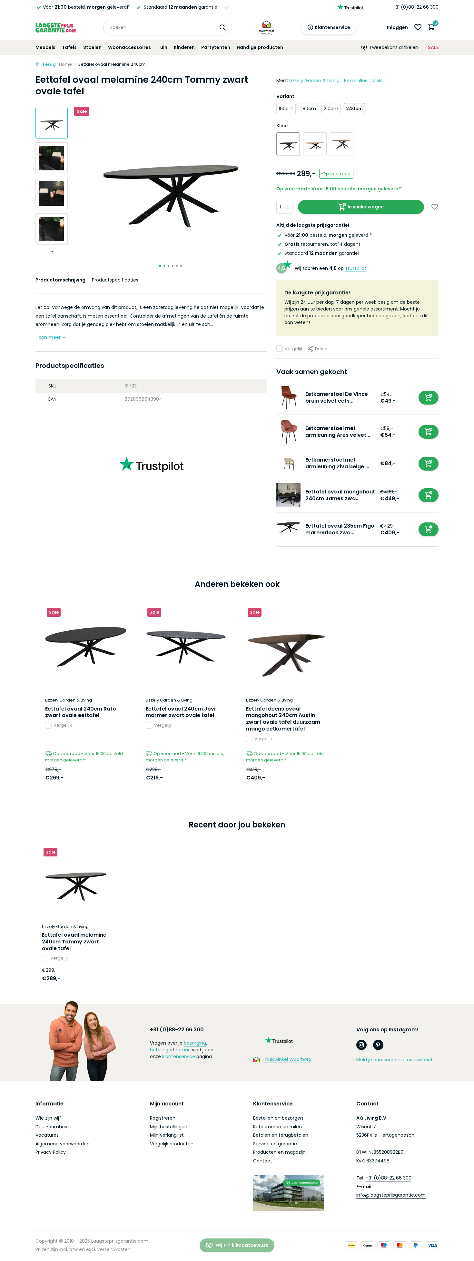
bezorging (195, 1043)
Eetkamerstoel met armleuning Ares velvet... (337, 432)
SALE (433, 47)
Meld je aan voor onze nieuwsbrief (394, 1059)
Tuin (162, 47)
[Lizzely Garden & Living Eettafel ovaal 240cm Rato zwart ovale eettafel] (85, 646)
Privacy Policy (50, 1152)
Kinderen (184, 47)
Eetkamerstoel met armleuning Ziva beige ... (337, 463)
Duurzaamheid (52, 1126)
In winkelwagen (366, 207)
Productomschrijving (60, 280)
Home (65, 64)
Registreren (162, 1118)
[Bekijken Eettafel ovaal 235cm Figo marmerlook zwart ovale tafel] (288, 529)
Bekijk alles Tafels (363, 80)
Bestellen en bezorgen (278, 1118)
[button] (159, 266)
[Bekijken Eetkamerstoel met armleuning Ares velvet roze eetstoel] (288, 432)
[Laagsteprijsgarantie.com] (55, 27)
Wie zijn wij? (48, 1118)
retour (183, 1049)
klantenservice (178, 1056)
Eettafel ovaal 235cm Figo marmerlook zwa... (339, 529)
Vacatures (47, 1135)
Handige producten (260, 47)
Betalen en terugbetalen (280, 1135)
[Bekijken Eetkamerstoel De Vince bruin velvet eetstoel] (288, 398)
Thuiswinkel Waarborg (286, 1059)
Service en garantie (275, 1144)
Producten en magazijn (279, 1152)
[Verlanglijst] (417, 27)
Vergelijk (294, 349)
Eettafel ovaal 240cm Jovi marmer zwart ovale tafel (180, 712)
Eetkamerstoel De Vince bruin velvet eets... (336, 397)
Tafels (69, 47)
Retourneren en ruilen (277, 1126)
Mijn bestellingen (168, 1126)
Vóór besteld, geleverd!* (86, 7)
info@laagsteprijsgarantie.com (391, 1195)
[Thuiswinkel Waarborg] (266, 27)
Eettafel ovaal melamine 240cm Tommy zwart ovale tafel (74, 942)
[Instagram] (361, 1045)
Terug (48, 64)
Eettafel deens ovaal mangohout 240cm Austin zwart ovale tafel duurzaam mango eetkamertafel (283, 719)
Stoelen (92, 47)
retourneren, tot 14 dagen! (322, 244)
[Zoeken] (222, 27)
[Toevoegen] (429, 398)
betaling (159, 1049)
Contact (262, 1161)
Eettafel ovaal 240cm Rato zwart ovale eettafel (80, 712)
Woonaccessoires (129, 47)
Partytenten (215, 47)
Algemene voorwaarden (62, 1144)
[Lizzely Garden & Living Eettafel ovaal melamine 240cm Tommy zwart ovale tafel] (76, 880)
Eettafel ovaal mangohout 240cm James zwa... (340, 495)
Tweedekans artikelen (393, 47)
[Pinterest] (378, 1045)
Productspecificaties (115, 280)
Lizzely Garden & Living (314, 80)
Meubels (45, 47)
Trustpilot (355, 268)
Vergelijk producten (171, 1144)
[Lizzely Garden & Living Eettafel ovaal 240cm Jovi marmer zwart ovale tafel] (186, 646)
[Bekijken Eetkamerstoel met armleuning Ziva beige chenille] (288, 463)
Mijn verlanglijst (167, 1135)
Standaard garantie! (321, 253)
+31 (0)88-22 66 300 (416, 7)
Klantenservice (332, 27)
